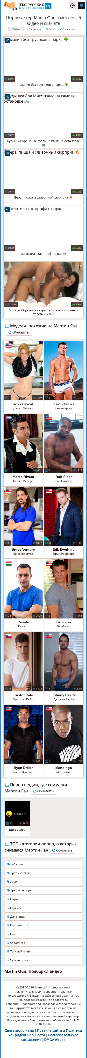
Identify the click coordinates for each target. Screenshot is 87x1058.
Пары (12, 899)
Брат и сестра (20, 873)
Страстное (16, 942)
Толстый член (18, 951)
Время (52, 29)
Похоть (13, 934)
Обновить (20, 332)
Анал (14, 881)
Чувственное (18, 960)
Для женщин (18, 916)
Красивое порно (21, 890)
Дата (17, 29)
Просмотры (34, 29)
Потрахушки (17, 925)
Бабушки (16, 864)
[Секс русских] (27, 6)
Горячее (14, 908)
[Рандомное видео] (72, 5)
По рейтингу (69, 29)
